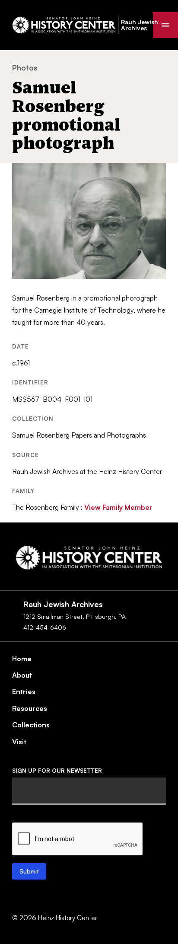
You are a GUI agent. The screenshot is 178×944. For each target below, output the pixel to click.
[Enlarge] (154, 174)
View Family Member (118, 507)
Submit (29, 871)
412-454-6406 (44, 627)
